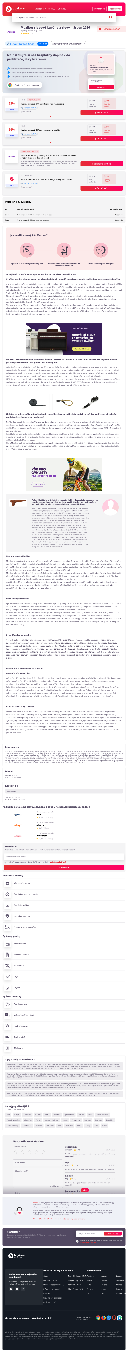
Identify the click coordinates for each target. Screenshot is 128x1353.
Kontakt (46, 1293)
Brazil (89, 1280)
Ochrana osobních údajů (53, 1285)
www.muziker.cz (12, 791)
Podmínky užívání (50, 1280)
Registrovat (115, 8)
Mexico (119, 1285)
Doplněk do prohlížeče (77, 1276)
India (89, 1285)
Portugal (90, 1289)
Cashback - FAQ (49, 1302)
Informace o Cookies (88, 1242)
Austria (105, 1276)
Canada (119, 1276)
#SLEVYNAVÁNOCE (76, 1285)
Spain (104, 1289)
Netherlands (121, 1293)
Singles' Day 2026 (75, 1280)
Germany (120, 1280)
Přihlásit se (99, 8)
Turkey (119, 1289)
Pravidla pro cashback (52, 1298)
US (88, 1293)
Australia (90, 1276)
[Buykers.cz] (19, 9)
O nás (45, 1276)
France (104, 1280)
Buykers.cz (36, 1203)
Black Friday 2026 (75, 1289)
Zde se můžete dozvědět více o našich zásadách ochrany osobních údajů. (59, 1219)
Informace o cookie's (51, 1289)
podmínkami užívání (58, 862)
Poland (104, 1285)
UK (103, 1293)
